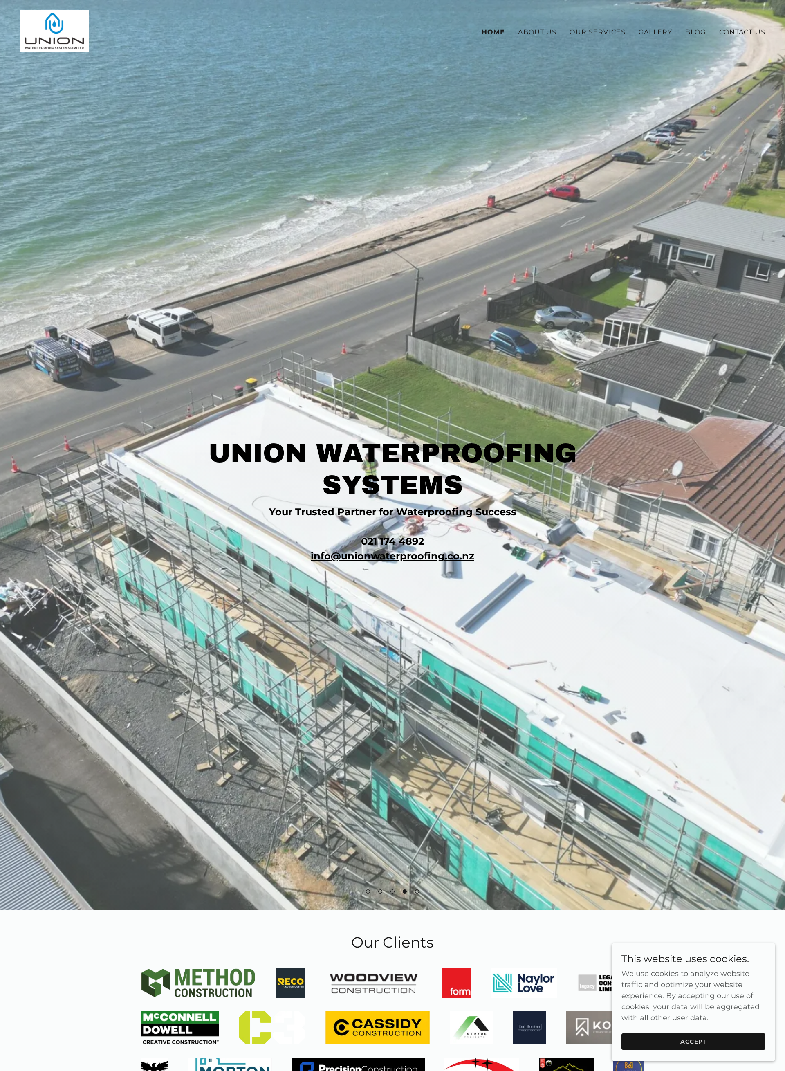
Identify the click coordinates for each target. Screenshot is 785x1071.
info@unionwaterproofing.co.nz (392, 556)
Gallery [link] (655, 32)
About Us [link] (537, 32)
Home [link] (493, 32)
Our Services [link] (598, 32)
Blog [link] (695, 32)
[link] (54, 30)
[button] (368, 891)
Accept (693, 1041)
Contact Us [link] (742, 32)
